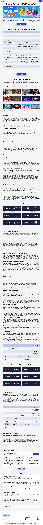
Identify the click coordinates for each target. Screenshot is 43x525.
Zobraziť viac (21, 468)
